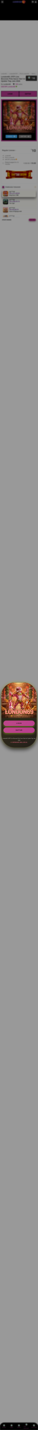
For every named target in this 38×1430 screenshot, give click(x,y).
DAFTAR (19, 730)
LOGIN (19, 723)
